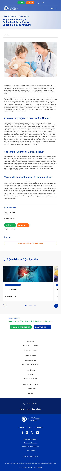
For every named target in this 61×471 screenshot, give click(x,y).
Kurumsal (30, 341)
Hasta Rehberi (31, 389)
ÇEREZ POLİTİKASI (30, 450)
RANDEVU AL (40, 327)
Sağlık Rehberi (24, 16)
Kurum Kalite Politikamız (30, 346)
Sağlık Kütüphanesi (10, 16)
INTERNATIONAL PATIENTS (30, 379)
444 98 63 (32, 403)
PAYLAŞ (21, 225)
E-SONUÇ (21, 2)
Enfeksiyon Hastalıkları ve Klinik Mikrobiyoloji (30, 243)
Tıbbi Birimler (30, 370)
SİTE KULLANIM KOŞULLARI (30, 439)
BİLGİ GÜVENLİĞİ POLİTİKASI (30, 443)
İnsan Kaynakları (30, 350)
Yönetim (30, 374)
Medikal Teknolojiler (30, 384)
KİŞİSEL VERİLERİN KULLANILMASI (30, 446)
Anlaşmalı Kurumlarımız (30, 364)
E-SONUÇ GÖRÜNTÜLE (20, 327)
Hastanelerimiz (30, 356)
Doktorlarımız (30, 360)
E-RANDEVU (30, 2)
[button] (25, 305)
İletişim (30, 393)
